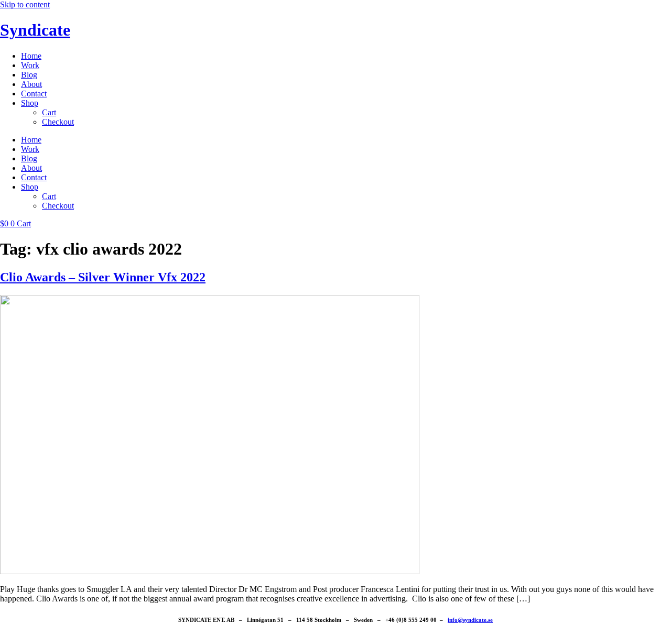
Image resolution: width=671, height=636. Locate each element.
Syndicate (35, 29)
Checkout (58, 121)
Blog (29, 74)
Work (30, 65)
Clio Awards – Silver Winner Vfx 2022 (102, 277)
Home (31, 55)
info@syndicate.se (470, 620)
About (31, 84)
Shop (29, 102)
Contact (34, 93)
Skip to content (25, 4)
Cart (49, 112)
